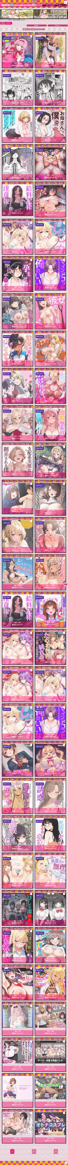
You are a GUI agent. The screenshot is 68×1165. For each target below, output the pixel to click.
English (35, 1163)
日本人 (62, 1163)
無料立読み (7, 38)
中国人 (53, 1163)
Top (2, 23)
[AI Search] (65, 584)
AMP (44, 1163)
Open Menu (65, 2)
